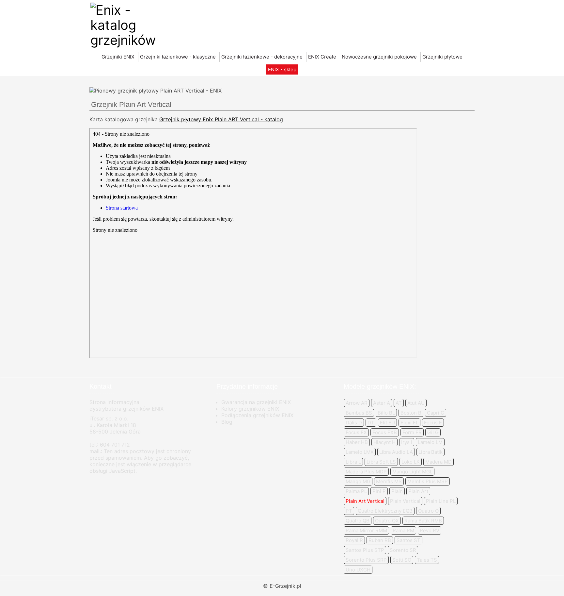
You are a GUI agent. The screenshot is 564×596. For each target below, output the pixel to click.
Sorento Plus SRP (366, 560)
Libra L (353, 462)
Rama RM (403, 530)
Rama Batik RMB (423, 521)
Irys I (406, 442)
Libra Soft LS (381, 462)
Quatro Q (428, 511)
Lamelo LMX (360, 452)
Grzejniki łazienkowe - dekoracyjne (262, 57)
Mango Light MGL (412, 471)
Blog (226, 421)
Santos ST (408, 540)
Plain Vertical (405, 501)
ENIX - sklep (282, 69)
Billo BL (386, 413)
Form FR (412, 432)
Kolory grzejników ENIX (250, 408)
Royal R (354, 540)
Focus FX (356, 432)
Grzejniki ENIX (118, 57)
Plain (397, 491)
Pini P (379, 491)
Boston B (410, 413)
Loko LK (410, 462)
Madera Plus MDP (366, 471)
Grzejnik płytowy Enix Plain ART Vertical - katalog (221, 119)
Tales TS (427, 560)
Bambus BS (359, 413)
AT (399, 403)
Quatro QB (357, 521)
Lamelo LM (430, 442)
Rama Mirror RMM (366, 530)
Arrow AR (357, 403)
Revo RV (429, 530)
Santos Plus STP (365, 550)
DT (371, 422)
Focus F (433, 422)
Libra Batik (430, 452)
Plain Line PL (441, 501)
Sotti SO (401, 560)
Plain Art (418, 491)
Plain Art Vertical (365, 501)
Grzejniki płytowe (442, 57)
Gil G (433, 432)
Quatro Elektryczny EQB (385, 511)
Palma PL (356, 491)
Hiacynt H (384, 442)
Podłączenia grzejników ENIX (257, 415)
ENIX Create (322, 57)
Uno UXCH (358, 570)
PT (349, 511)
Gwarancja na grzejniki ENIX (256, 402)
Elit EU (387, 422)
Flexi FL (409, 422)
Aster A (381, 403)
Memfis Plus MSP (427, 481)
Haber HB (357, 442)
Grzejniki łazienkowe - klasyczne (178, 57)
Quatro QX (387, 521)
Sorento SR (403, 550)
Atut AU (416, 403)
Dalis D (354, 422)
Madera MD (438, 462)
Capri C (435, 413)
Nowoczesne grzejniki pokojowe (379, 57)
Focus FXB (384, 432)
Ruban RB (379, 540)
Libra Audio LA (396, 452)
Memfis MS (389, 481)
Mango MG (358, 481)
